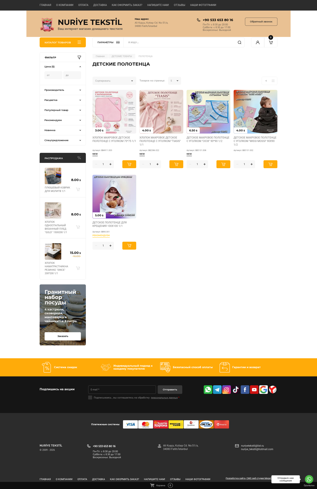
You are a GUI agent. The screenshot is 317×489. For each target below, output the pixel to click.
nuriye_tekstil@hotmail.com (257, 449)
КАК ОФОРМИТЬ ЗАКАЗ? (127, 5)
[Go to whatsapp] (309, 479)
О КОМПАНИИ (64, 5)
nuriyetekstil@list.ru (252, 445)
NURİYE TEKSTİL (90, 22)
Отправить (170, 389)
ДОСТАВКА (100, 5)
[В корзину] (78, 189)
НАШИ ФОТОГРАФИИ (203, 5)
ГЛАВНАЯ (45, 5)
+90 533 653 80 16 (218, 20)
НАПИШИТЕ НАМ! (158, 5)
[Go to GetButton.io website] (309, 486)
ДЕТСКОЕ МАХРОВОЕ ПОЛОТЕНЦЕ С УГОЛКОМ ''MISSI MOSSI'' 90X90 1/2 (255, 141)
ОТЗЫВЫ (179, 5)
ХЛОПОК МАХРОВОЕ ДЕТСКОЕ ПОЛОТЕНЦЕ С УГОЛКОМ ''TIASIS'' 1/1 (160, 141)
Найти (240, 42)
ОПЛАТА (83, 5)
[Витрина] (273, 81)
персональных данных (164, 397)
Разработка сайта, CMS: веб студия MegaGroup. (251, 478)
